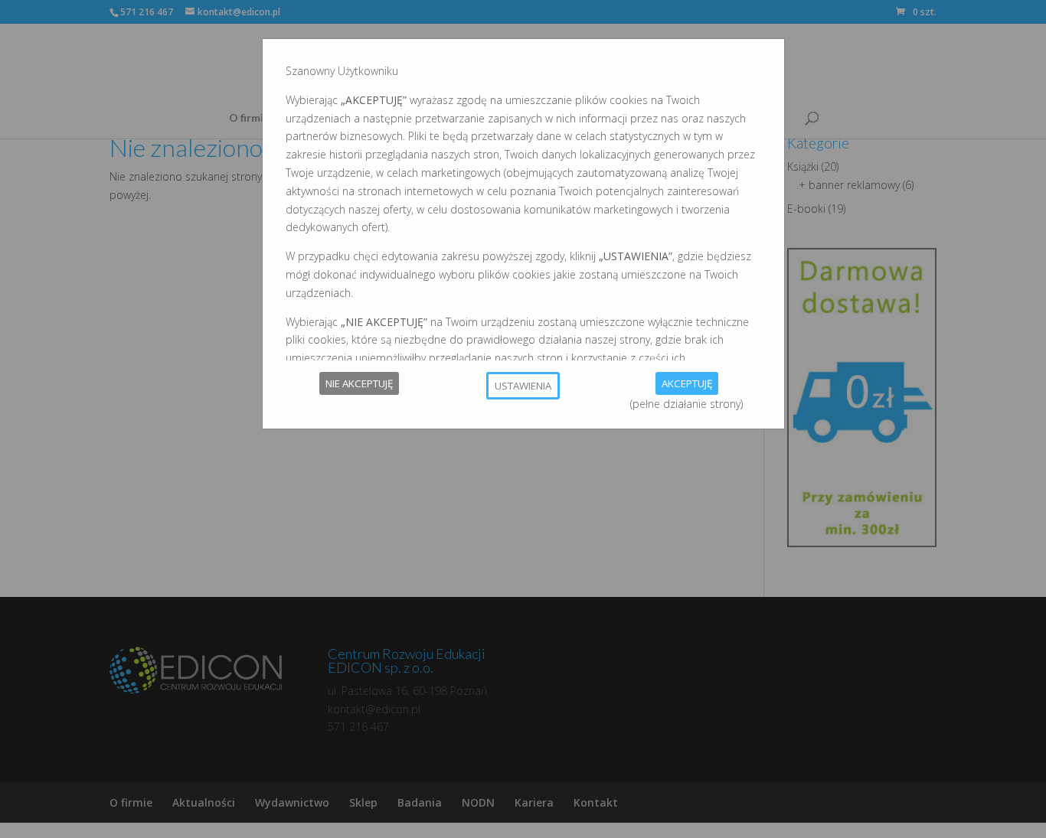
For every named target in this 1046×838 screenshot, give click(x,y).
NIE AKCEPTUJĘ (359, 383)
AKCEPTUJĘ (687, 383)
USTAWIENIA (523, 386)
